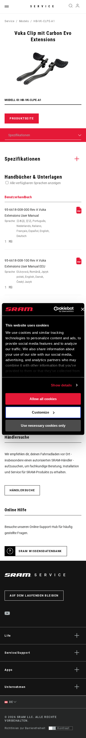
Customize (40, 412)
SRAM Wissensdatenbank (40, 551)
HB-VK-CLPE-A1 (44, 21)
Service (43, 6)
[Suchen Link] (70, 7)
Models (24, 21)
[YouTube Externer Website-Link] (7, 613)
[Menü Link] (7, 6)
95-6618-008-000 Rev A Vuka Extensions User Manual (27, 226)
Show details (61, 385)
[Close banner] (82, 309)
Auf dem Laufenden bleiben (34, 595)
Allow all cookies (43, 399)
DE (10, 702)
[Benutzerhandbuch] (78, 212)
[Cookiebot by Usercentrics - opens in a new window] (55, 309)
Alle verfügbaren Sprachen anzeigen (35, 183)
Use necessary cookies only (43, 425)
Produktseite (22, 118)
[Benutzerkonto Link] (78, 7)
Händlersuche (22, 490)
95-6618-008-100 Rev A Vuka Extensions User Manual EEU (26, 274)
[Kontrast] (52, 728)
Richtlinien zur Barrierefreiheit (25, 728)
